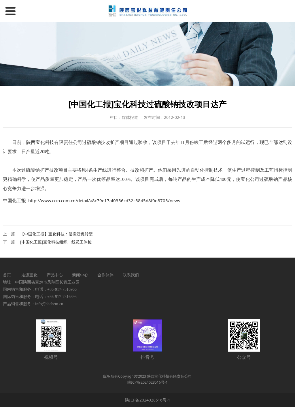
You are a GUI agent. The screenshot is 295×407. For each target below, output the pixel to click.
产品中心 (55, 274)
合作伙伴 (105, 274)
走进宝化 (29, 274)
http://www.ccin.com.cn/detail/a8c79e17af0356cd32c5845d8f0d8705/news (104, 200)
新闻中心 (80, 274)
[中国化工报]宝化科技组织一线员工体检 (56, 242)
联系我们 (131, 274)
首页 (7, 274)
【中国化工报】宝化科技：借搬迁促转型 (56, 234)
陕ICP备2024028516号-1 (147, 400)
